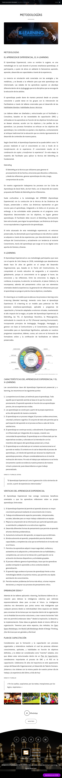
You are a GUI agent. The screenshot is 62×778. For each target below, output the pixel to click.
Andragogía (25, 88)
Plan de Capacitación (49, 656)
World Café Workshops (29, 629)
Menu (56, 2)
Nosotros (31, 721)
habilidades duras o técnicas (31, 107)
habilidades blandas (11, 107)
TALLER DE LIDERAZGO (15, 2)
